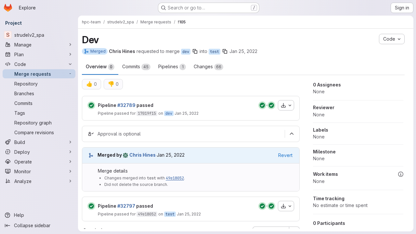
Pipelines (171, 66)
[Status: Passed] (91, 105)
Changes (207, 66)
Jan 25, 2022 (243, 51)
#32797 (126, 206)
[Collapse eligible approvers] (291, 134)
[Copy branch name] (195, 51)
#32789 (126, 105)
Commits (135, 66)
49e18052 (175, 178)
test (214, 51)
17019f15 (147, 113)
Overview (99, 66)
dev (185, 51)
